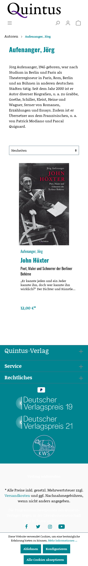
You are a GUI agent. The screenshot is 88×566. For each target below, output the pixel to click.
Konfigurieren (56, 548)
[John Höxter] (44, 204)
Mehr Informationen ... (62, 540)
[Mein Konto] (68, 23)
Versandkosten (17, 495)
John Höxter (35, 260)
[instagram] (50, 526)
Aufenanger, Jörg (32, 251)
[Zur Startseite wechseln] (34, 10)
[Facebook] (26, 526)
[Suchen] (57, 23)
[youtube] (61, 526)
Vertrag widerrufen (44, 476)
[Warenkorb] (78, 23)
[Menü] (10, 23)
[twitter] (38, 526)
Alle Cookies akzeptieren (45, 559)
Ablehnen (30, 548)
